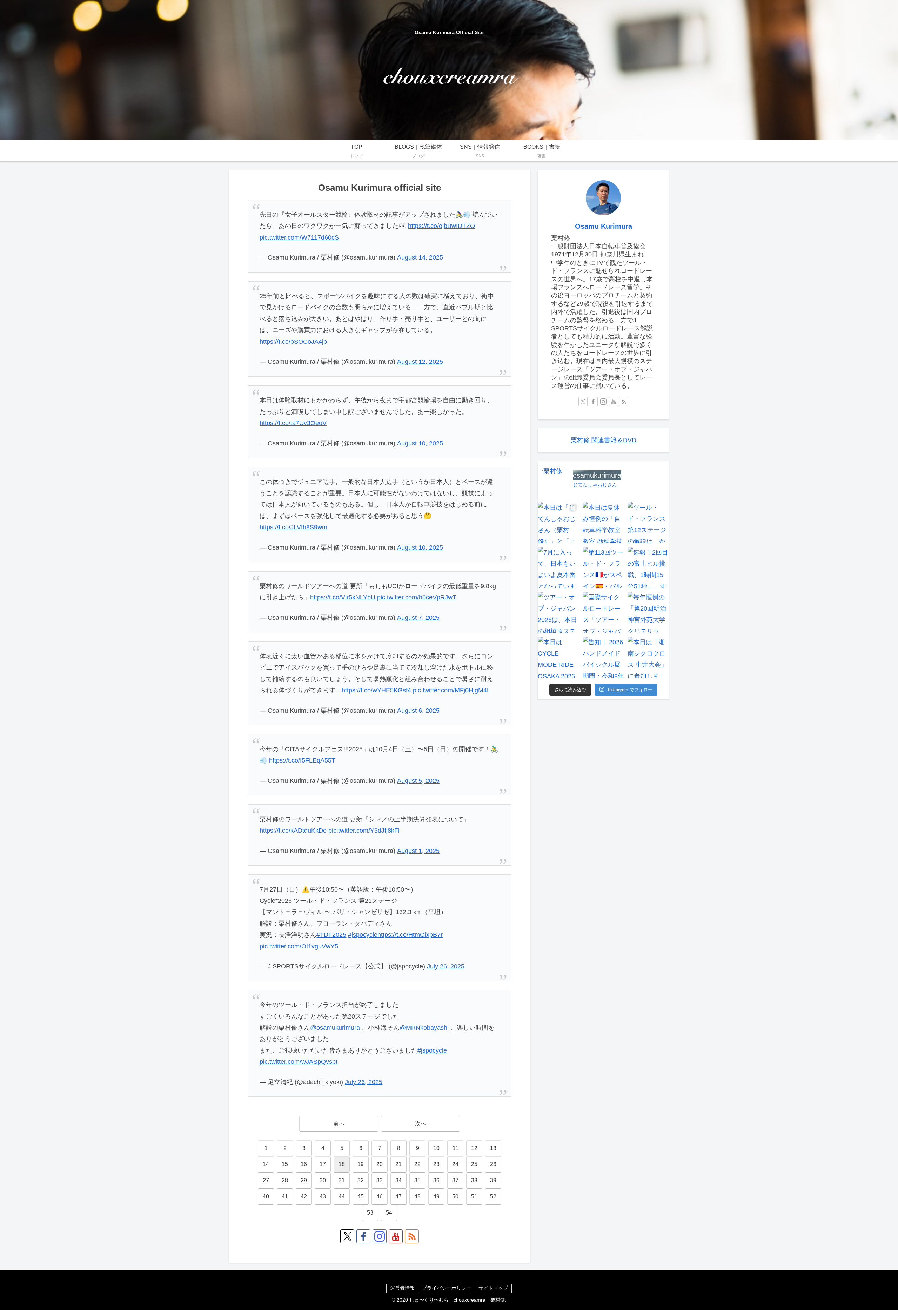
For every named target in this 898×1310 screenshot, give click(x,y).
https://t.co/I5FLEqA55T (302, 760)
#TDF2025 (331, 934)
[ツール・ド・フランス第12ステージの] (648, 522)
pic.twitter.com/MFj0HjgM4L (451, 690)
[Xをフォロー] (347, 1236)
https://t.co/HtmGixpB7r (410, 934)
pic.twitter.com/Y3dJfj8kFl (364, 830)
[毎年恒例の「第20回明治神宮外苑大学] (648, 612)
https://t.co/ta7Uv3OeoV (293, 422)
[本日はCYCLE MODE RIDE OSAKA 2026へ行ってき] (558, 657)
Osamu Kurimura (603, 226)
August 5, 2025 (418, 780)
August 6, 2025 (418, 710)
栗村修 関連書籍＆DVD (603, 440)
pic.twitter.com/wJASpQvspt (298, 1061)
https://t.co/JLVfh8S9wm (293, 527)
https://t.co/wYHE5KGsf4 (376, 690)
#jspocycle (362, 934)
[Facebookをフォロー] (363, 1236)
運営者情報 (402, 1288)
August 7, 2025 (418, 617)
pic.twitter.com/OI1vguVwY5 (299, 946)
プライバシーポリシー (446, 1288)
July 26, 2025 (445, 966)
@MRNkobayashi (424, 1027)
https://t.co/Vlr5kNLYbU (342, 597)
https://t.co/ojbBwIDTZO (441, 225)
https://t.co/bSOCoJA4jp (293, 341)
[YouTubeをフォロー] (396, 1236)
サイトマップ (493, 1288)
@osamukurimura (335, 1027)
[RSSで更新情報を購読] (412, 1236)
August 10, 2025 (420, 443)
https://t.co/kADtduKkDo (293, 830)
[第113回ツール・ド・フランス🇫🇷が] (603, 567)
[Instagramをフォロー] (380, 1236)
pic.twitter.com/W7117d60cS (299, 237)
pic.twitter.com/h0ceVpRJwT (416, 597)
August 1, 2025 (418, 850)
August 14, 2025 (420, 257)
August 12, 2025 (420, 361)
